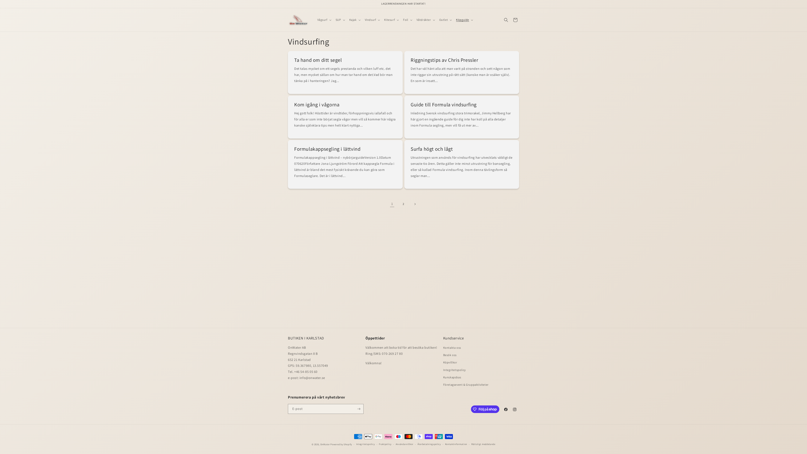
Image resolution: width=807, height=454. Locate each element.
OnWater (325, 444)
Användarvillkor (405, 444)
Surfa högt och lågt (432, 149)
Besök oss (450, 355)
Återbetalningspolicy (429, 444)
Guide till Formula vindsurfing (444, 104)
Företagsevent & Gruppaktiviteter (466, 385)
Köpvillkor (450, 362)
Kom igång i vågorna (316, 104)
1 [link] (392, 204)
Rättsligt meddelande (483, 444)
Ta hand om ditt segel (318, 60)
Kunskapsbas (452, 377)
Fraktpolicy (385, 444)
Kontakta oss (452, 348)
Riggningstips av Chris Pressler (444, 60)
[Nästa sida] (414, 204)
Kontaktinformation (456, 444)
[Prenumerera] (358, 409)
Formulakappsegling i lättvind (327, 149)
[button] (324, 19)
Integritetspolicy (454, 370)
